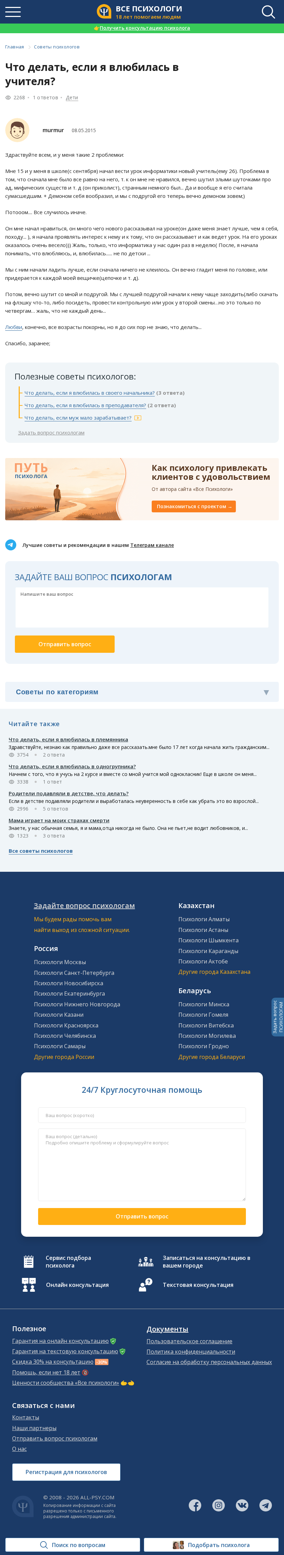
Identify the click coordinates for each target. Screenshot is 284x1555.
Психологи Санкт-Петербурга (74, 973)
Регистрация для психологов (66, 1472)
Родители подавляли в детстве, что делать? (68, 793)
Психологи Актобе (203, 961)
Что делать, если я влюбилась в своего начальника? (90, 392)
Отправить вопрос (142, 1216)
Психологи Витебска (206, 1025)
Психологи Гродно (203, 1046)
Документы (167, 1329)
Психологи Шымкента (208, 940)
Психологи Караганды (208, 951)
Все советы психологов (41, 850)
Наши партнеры (34, 1428)
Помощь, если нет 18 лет (46, 1372)
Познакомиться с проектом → (194, 506)
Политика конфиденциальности (191, 1351)
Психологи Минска (203, 1004)
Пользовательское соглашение (189, 1341)
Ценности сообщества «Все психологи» (65, 1383)
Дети (72, 97)
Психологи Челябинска (65, 1036)
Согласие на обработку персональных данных (209, 1362)
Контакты (25, 1417)
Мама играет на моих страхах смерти (59, 820)
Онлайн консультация (77, 1285)
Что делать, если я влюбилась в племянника (68, 739)
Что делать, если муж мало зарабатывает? (78, 417)
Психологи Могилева (207, 1036)
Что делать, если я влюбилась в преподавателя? (85, 405)
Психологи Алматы (204, 919)
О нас (19, 1449)
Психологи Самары (60, 1046)
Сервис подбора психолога (68, 1261)
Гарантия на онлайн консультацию (60, 1341)
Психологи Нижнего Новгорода (77, 1004)
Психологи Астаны (203, 930)
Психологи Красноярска (66, 1025)
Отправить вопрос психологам (54, 1438)
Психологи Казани (58, 1014)
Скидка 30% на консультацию (53, 1361)
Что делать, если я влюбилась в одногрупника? (72, 766)
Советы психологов (57, 47)
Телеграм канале (152, 545)
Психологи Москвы (60, 962)
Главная (14, 47)
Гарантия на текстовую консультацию (65, 1351)
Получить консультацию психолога (142, 28)
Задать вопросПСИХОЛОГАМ (278, 1017)
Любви (13, 326)
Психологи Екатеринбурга (69, 993)
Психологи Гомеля (203, 1014)
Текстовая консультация (198, 1285)
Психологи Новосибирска (68, 983)
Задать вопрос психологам (51, 432)
